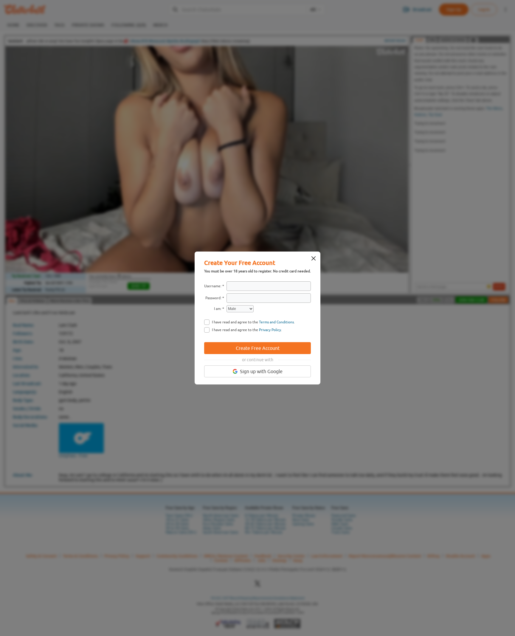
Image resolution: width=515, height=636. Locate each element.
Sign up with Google (261, 371)
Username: (212, 286)
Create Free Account (258, 348)
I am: (217, 309)
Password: (213, 298)
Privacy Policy (270, 330)
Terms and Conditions (276, 322)
